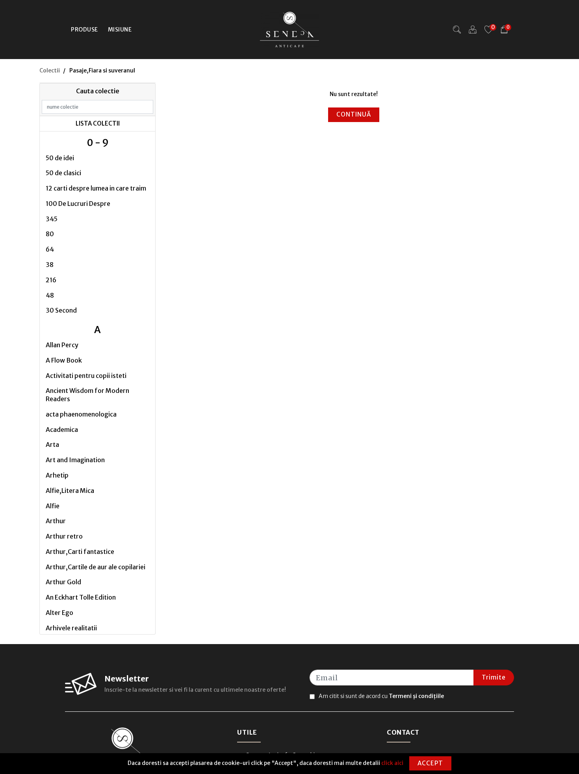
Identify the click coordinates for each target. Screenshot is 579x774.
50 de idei (60, 158)
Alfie (52, 506)
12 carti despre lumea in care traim (96, 188)
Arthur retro (64, 536)
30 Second (61, 310)
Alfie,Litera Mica (70, 490)
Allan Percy (62, 345)
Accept (430, 763)
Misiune (120, 29)
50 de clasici (63, 173)
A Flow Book (64, 360)
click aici (392, 763)
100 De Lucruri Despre (78, 203)
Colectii (49, 70)
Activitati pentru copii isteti (86, 376)
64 (50, 249)
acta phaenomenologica (81, 414)
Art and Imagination (75, 460)
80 (50, 234)
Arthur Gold (63, 582)
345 (52, 219)
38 (50, 264)
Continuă (353, 114)
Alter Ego (59, 613)
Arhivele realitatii (71, 628)
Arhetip (57, 475)
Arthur (56, 521)
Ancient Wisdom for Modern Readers (87, 395)
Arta (52, 444)
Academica (62, 429)
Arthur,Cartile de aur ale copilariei (95, 567)
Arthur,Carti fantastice (80, 552)
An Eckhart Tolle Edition (81, 597)
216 (51, 280)
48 (50, 295)
